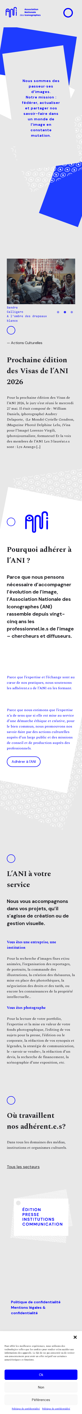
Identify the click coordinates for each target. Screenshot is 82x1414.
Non (41, 1387)
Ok (41, 1375)
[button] (75, 1337)
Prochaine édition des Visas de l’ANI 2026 (37, 371)
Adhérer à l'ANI (24, 761)
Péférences (41, 1400)
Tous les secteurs (23, 1166)
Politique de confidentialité (26, 1409)
